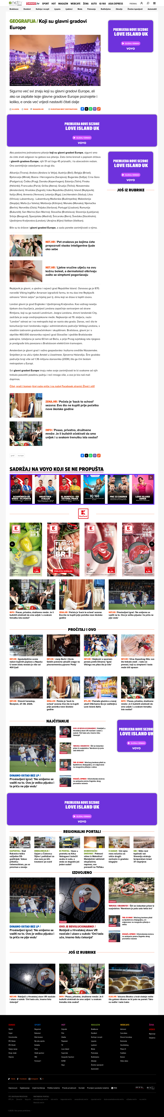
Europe (21, 455)
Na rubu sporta (39, 1041)
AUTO (94, 3)
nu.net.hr (142, 1099)
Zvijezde (64, 1029)
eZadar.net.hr (131, 1099)
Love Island (65, 1049)
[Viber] (94, 109)
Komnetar (123, 1041)
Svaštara (123, 1053)
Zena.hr (19, 1099)
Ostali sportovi (39, 1053)
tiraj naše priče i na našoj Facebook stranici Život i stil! (63, 386)
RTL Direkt (12, 1045)
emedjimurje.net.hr (40, 1099)
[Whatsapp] (90, 109)
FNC (35, 1057)
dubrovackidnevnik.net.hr (114, 1099)
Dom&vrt (27, 9)
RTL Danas (12, 1041)
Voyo (63, 1065)
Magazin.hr (38, 109)
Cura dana (123, 1033)
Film (62, 1033)
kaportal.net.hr (66, 1099)
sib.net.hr (54, 1099)
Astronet (123, 1029)
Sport (45, 3)
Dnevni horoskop (126, 1037)
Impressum (13, 1088)
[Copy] (99, 109)
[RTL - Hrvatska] (139, 1088)
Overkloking (124, 1045)
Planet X (123, 1049)
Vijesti (11, 1029)
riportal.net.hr (96, 1099)
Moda (80, 9)
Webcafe (75, 3)
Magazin (63, 3)
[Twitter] (86, 109)
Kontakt (82, 1088)
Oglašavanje (25, 1088)
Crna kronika (13, 1037)
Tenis (36, 1049)
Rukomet (37, 1033)
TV (62, 1045)
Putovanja (91, 9)
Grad (12, 455)
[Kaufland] (82, 514)
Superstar (64, 1053)
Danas (12, 1024)
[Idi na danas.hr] (33, 3)
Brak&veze (14, 9)
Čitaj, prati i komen (21, 386)
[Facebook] (82, 109)
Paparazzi (64, 1041)
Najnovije (152, 1033)
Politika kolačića (53, 1088)
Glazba (63, 1037)
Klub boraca (38, 1037)
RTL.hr (11, 1099)
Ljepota (57, 9)
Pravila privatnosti (69, 1088)
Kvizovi (122, 1057)
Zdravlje (119, 9)
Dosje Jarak (12, 1053)
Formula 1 (37, 1061)
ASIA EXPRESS (115, 3)
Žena (86, 3)
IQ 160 (102, 3)
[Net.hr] (151, 1088)
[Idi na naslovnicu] (16, 6)
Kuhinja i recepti (42, 9)
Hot (54, 3)
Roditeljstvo (106, 9)
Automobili (152, 9)
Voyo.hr (28, 1099)
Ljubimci (69, 9)
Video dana (124, 1061)
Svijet (10, 1033)
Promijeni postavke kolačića (98, 1088)
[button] (13, 477)
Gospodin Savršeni (67, 1057)
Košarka (37, 1045)
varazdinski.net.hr (81, 1099)
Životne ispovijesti (135, 9)
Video (152, 1029)
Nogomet (37, 1029)
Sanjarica (152, 1037)
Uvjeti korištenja (38, 1088)
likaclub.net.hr (38, 1102)
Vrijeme (11, 1057)
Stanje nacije (13, 1049)
